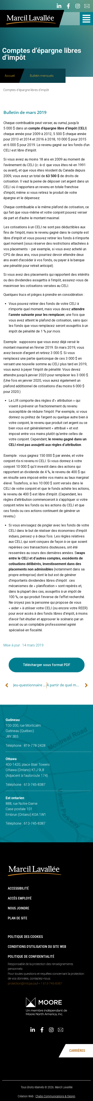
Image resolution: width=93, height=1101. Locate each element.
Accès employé (20, 898)
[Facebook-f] (68, 6)
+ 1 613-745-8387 (50, 983)
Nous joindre (18, 908)
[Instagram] (77, 6)
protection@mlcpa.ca (22, 983)
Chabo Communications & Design (55, 1096)
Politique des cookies (25, 937)
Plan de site (17, 918)
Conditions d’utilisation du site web (37, 947)
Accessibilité (18, 888)
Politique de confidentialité (31, 957)
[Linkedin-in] (59, 6)
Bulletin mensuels (42, 75)
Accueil (10, 75)
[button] (86, 18)
